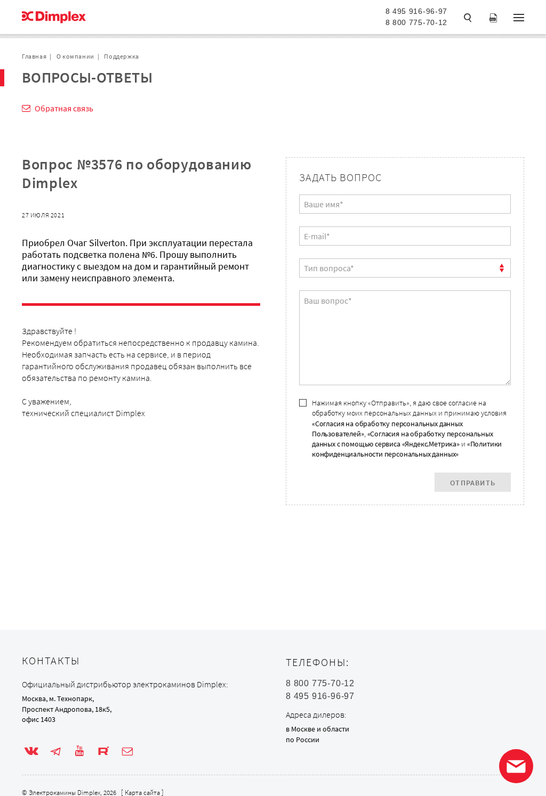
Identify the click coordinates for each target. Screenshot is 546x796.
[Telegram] (55, 751)
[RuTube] (103, 751)
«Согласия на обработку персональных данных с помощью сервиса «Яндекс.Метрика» (402, 439)
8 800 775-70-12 (417, 22)
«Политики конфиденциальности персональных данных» (407, 449)
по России (302, 739)
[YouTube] (79, 751)
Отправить (472, 483)
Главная (34, 56)
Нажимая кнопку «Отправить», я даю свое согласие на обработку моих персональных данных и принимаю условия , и (409, 428)
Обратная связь (64, 108)
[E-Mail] (127, 751)
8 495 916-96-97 (417, 11)
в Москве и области (317, 729)
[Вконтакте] (31, 751)
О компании (75, 56)
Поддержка (121, 56)
